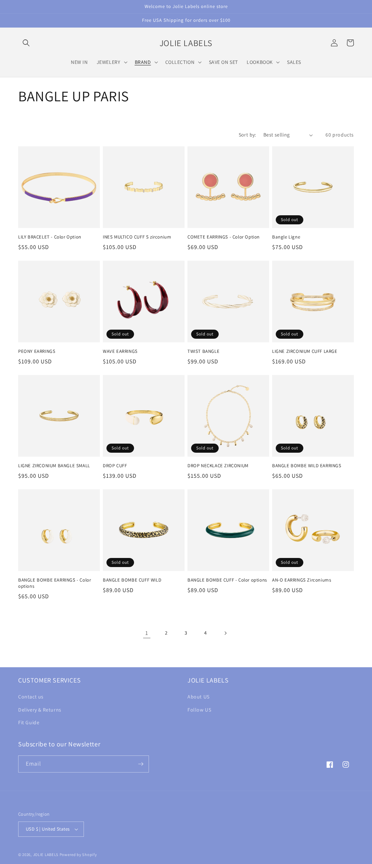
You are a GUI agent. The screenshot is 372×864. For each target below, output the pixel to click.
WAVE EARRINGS (120, 351)
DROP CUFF (115, 466)
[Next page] (225, 633)
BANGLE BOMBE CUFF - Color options (227, 580)
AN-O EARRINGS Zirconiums (301, 580)
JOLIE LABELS (45, 854)
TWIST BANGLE (203, 351)
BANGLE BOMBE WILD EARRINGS (306, 466)
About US (198, 696)
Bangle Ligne (286, 237)
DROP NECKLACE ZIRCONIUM (217, 466)
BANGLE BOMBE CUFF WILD (132, 580)
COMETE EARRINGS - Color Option (223, 237)
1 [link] (146, 633)
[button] (26, 43)
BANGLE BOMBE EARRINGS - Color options (54, 583)
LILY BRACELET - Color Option (49, 237)
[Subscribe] (141, 764)
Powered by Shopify (78, 854)
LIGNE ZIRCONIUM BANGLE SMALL (54, 466)
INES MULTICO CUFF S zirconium (137, 237)
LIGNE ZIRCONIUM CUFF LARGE (304, 351)
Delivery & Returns (39, 709)
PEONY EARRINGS (36, 351)
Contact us (31, 696)
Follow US (199, 709)
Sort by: (247, 134)
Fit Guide (28, 722)
